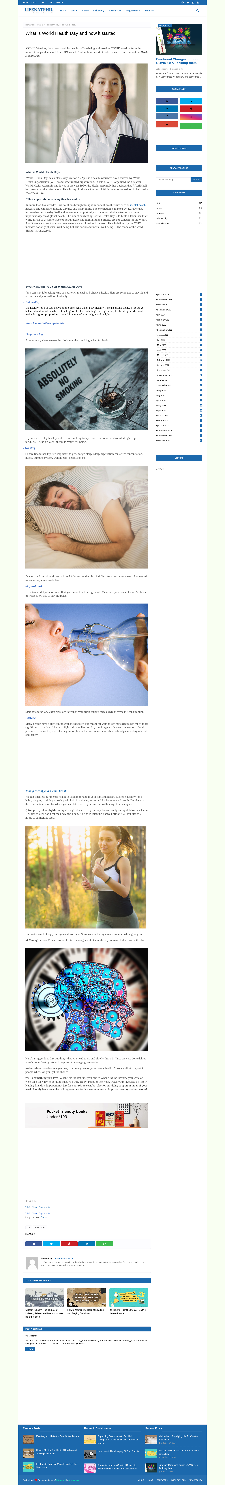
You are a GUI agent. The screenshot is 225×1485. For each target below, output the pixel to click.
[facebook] (182, 2)
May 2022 (179, 345)
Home (25, 2)
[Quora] (191, 135)
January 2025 (179, 294)
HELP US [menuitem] (149, 10)
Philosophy (179, 218)
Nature (179, 213)
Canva (44, 1216)
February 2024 (179, 319)
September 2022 (179, 329)
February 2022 (179, 360)
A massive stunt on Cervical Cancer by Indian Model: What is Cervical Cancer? (117, 1467)
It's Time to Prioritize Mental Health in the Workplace (127, 1312)
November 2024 (179, 299)
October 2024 (179, 304)
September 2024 (179, 309)
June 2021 (179, 400)
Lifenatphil (61, 1480)
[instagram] (193, 2)
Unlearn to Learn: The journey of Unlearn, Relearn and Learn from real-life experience (44, 1313)
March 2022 (179, 355)
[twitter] (188, 2)
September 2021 (179, 385)
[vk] (166, 116)
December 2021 (179, 370)
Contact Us (162, 1480)
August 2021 (179, 390)
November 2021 (179, 375)
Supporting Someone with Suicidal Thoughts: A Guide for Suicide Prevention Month (118, 1439)
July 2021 (179, 395)
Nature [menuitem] (85, 10)
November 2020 (179, 435)
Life (33, 25)
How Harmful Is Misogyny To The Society (118, 1451)
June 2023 (179, 324)
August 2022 (179, 335)
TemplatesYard (74, 1480)
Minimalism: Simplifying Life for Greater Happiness (178, 1438)
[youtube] (166, 124)
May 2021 (179, 405)
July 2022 (179, 340)
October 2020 (179, 440)
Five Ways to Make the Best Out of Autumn (57, 1436)
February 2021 (179, 420)
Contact (43, 2)
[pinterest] (198, 2)
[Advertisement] (86, 259)
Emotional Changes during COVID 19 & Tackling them (177, 61)
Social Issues (39, 1227)
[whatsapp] (191, 126)
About (34, 2)
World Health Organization (38, 1207)
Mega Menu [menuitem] (132, 10)
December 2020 (179, 430)
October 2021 (179, 380)
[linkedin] (166, 108)
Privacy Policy (195, 1480)
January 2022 (179, 365)
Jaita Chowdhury (62, 1258)
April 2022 (179, 350)
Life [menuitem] (73, 10)
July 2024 (179, 314)
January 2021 (179, 425)
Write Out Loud (56, 2)
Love (179, 208)
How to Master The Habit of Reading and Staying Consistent (85, 1312)
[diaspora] (166, 133)
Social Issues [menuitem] (115, 10)
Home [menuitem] (63, 10)
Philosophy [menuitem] (98, 10)
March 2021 (179, 415)
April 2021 (179, 410)
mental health (138, 205)
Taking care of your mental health (46, 790)
